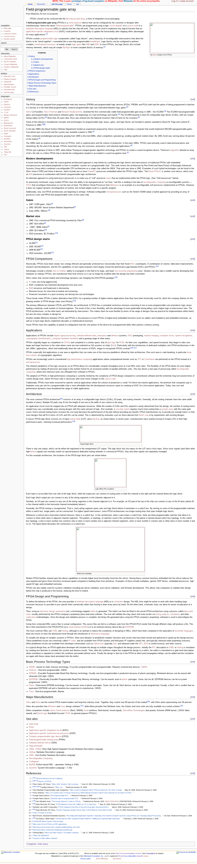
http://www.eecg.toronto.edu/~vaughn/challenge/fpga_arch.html (56, 827)
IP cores (72, 641)
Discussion (41, 4)
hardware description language (39, 29)
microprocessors (114, 192)
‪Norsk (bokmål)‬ (9, 131)
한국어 (6, 120)
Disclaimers (117, 859)
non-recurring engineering (126, 271)
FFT (139, 359)
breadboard (95, 41)
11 (36, 242)
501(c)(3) (121, 856)
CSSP (67, 713)
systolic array (167, 409)
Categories (31, 844)
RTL (154, 647)
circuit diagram (116, 26)
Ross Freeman (50, 112)
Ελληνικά (7, 107)
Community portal (10, 59)
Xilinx (28, 112)
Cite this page (9, 92)
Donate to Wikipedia (11, 67)
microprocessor (33, 362)
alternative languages (100, 634)
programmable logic (49, 39)
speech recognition (183, 336)
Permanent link (9, 89)
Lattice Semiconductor (60, 710)
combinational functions (44, 44)
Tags (77, 4)
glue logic (111, 342)
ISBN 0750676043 (112, 801)
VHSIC (38, 749)
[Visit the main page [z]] (12, 12)
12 (41, 246)
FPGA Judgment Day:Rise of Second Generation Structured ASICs (84, 807)
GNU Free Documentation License (128, 853)
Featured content (10, 34)
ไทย (5, 147)
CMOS (144, 667)
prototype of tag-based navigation (88, 1)
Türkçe (6, 149)
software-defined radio (86, 336)
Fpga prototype (35, 746)
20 (148, 701)
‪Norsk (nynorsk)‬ (10, 128)
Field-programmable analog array (43, 740)
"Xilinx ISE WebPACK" (41, 835)
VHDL (55, 631)
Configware (34, 761)
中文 (5, 155)
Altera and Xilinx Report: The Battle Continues (62, 833)
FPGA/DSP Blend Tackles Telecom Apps (48, 821)
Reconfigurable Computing (40, 758)
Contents (7, 31)
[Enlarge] (193, 54)
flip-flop (96, 419)
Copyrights (150, 853)
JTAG (85, 627)
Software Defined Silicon (40, 743)
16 (131, 348)
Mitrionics (114, 185)
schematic (118, 602)
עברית (6, 112)
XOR (96, 44)
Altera (155, 55)
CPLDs (67, 342)
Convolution (149, 359)
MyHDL (32, 765)
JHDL (31, 755)
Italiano (6, 117)
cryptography (31, 338)
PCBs (122, 342)
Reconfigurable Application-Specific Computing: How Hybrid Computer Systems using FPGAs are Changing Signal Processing (114, 816)
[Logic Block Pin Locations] (110, 473)
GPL (141, 644)
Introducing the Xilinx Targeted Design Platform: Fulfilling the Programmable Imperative (88, 819)
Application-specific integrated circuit (45, 730)
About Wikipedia (10, 56)
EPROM (32, 673)
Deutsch (7, 104)
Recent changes (10, 61)
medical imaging (151, 336)
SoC (113, 345)
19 (73, 421)
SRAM (32, 667)
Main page (7, 28)
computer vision (167, 336)
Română (7, 139)
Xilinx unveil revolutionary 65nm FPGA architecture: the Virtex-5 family (96, 790)
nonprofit (139, 856)
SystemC (33, 768)
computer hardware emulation (65, 338)
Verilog (65, 631)
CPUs (28, 185)
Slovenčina (8, 141)
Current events (9, 36)
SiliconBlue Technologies (134, 710)
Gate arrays (43, 844)
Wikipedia (128, 1)
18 (61, 399)
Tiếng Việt (7, 152)
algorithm (175, 150)
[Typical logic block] (110, 434)
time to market (59, 271)
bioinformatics (45, 338)
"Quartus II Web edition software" (45, 838)
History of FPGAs (45, 781)
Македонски (8, 123)
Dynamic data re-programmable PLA (64, 798)
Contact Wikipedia (10, 64)
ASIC (132, 264)
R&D (31, 288)
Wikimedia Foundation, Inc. (94, 856)
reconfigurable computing (154, 182)
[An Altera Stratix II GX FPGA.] (172, 38)
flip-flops (66, 47)
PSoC (31, 727)
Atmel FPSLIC (154, 171)
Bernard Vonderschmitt (72, 112)
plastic (125, 679)
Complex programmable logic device (45, 736)
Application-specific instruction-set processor (49, 733)
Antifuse (32, 670)
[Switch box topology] (110, 549)
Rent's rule (143, 415)
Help (5, 69)
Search (4, 43)
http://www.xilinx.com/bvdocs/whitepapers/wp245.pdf (52, 830)
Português (7, 136)
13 (41, 249)
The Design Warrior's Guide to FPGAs (66, 801)
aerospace (102, 336)
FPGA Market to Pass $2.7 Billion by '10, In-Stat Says (76, 804)
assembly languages (184, 631)
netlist (93, 611)
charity (145, 856)
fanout (33, 452)
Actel (86, 710)
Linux (62, 706)
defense (114, 336)
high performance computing (79, 359)
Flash (31, 685)
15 (116, 277)
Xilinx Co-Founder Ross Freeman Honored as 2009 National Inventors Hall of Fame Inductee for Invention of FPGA (88, 793)
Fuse (31, 691)
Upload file (7, 82)
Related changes (10, 79)
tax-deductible (130, 856)
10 (45, 230)
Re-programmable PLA (59, 795)
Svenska (7, 144)
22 (181, 706)
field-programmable (64, 26)
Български (8, 99)
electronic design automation (52, 611)
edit (192, 99)
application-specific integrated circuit (42, 31)
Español (7, 110)
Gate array (33, 724)
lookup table (75, 419)
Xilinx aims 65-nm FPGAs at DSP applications (50, 824)
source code (132, 26)
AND (88, 44)
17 (135, 348)
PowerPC (92, 171)
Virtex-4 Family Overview (42, 813)
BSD (146, 644)
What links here (9, 76)
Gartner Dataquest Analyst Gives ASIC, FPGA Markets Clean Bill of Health (84, 810)
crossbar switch (123, 409)
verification (31, 617)
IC (30, 282)
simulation (174, 614)
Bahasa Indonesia (10, 115)
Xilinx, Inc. (59, 787)
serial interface (75, 627)
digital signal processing (64, 336)
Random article (9, 39)
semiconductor (75, 23)
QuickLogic (42, 713)
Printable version (10, 87)
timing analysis (162, 614)
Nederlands (8, 125)
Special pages (9, 84)
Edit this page (57, 4)
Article (30, 4)
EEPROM (129, 627)
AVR (31, 174)
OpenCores (99, 644)
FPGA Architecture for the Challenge (49, 778)
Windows (52, 706)
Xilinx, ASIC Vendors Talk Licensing (65, 784)
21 (81, 706)
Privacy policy (85, 859)
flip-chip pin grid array (75, 19)
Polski (6, 133)
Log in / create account (182, 1)
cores (108, 178)
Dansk (6, 102)
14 (157, 266)
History (69, 4)
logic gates (77, 44)
